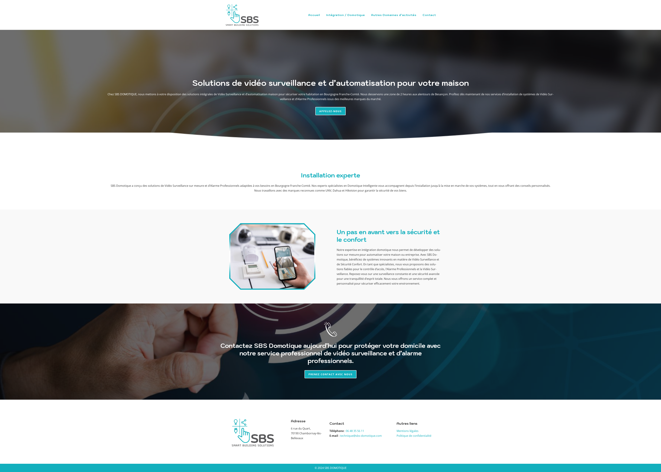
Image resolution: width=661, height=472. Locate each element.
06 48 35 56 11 (355, 431)
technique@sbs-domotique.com (361, 436)
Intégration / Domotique (345, 15)
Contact (429, 15)
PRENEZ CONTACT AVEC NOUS (330, 374)
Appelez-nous (330, 111)
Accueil (314, 15)
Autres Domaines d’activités (393, 15)
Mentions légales (407, 431)
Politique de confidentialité (414, 436)
